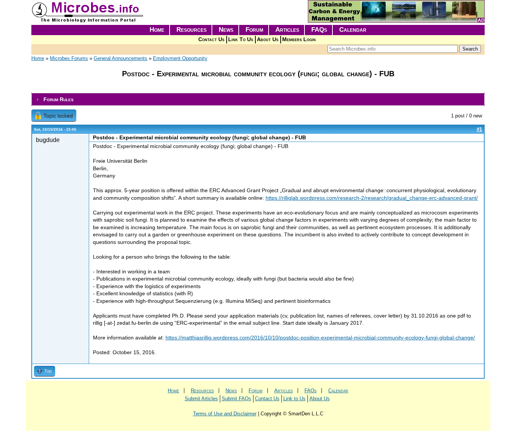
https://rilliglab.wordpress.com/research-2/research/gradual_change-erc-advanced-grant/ (372, 198)
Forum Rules (58, 99)
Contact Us (211, 39)
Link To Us (240, 39)
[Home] (88, 21)
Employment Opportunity (180, 58)
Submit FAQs (236, 398)
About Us (267, 39)
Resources (191, 29)
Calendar (352, 29)
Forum (254, 29)
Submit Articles (201, 398)
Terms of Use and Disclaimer (224, 413)
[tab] (258, 99)
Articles (287, 29)
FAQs (319, 29)
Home (157, 29)
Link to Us (294, 398)
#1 (479, 129)
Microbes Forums (69, 58)
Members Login (299, 39)
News (226, 29)
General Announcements (120, 58)
